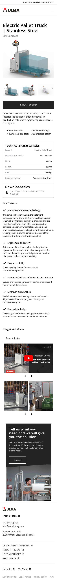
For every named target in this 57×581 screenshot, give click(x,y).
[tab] (13, 338)
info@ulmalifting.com (13, 526)
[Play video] (28, 358)
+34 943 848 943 (11, 523)
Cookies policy (10, 576)
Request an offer (28, 104)
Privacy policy (40, 576)
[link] (17, 460)
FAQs (51, 576)
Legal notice (25, 576)
